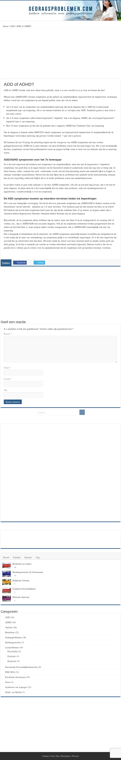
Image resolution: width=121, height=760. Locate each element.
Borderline (9, 632)
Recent (6, 557)
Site (5, 390)
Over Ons (55, 756)
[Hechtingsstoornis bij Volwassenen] (6, 574)
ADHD (8, 622)
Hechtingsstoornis (13, 642)
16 (15, 567)
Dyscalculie (12, 651)
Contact (45, 756)
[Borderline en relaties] (6, 565)
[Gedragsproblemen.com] (60, 10)
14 (15, 575)
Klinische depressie (20, 597)
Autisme (8, 627)
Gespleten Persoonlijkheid (23, 588)
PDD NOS (9, 672)
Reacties (28, 557)
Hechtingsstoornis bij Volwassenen (27, 572)
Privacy (75, 756)
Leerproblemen (12, 647)
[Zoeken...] (82, 412)
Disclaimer (65, 756)
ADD (12, 26)
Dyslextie (11, 656)
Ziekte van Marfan (13, 692)
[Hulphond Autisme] (6, 582)
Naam (7, 367)
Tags (38, 557)
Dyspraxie (11, 661)
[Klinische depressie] (6, 599)
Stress (7, 682)
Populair (17, 557)
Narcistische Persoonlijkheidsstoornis (21, 667)
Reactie (8, 333)
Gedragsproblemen (13, 637)
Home (5, 26)
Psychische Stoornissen (15, 677)
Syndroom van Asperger (16, 687)
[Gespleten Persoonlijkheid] (6, 590)
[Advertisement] (60, 54)
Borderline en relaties (22, 563)
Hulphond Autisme (20, 580)
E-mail (8, 379)
